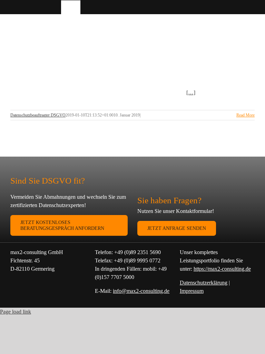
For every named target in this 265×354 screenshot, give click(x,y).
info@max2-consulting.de (141, 291)
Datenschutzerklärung (203, 283)
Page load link (15, 312)
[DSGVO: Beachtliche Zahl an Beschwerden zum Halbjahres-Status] (65, 68)
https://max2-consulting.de (222, 269)
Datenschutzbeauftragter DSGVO (38, 115)
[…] (190, 92)
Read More (245, 115)
